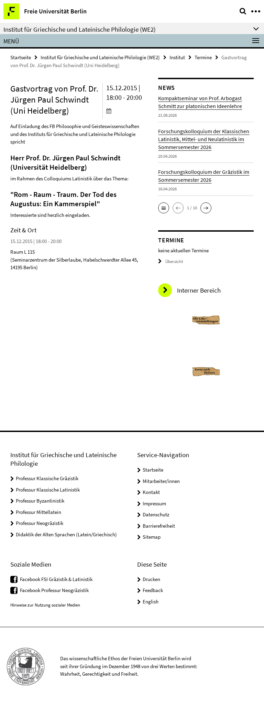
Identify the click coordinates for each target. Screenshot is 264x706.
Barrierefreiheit (159, 526)
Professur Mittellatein (38, 512)
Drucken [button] (151, 579)
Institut (177, 57)
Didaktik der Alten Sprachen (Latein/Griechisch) (66, 534)
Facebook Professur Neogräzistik (54, 590)
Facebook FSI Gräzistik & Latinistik (56, 579)
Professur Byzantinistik (40, 500)
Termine (203, 57)
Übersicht (174, 261)
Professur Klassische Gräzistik (47, 478)
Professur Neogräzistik (39, 523)
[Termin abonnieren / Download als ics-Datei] (127, 110)
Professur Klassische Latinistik (48, 489)
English (150, 601)
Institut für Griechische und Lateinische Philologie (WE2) (100, 57)
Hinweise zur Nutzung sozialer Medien (45, 605)
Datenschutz (156, 514)
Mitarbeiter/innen (161, 481)
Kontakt (151, 492)
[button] (163, 208)
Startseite (20, 57)
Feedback (153, 590)
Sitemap (152, 537)
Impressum (154, 503)
